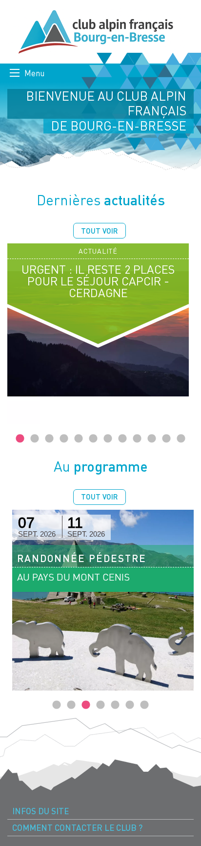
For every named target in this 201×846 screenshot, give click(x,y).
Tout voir (99, 230)
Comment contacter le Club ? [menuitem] (77, 828)
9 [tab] (137, 439)
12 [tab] (181, 439)
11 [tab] (166, 439)
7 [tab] (108, 439)
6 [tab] (93, 439)
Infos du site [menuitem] (40, 811)
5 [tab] (78, 439)
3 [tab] (49, 439)
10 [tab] (152, 439)
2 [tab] (35, 439)
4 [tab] (64, 439)
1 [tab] (20, 439)
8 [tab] (122, 439)
